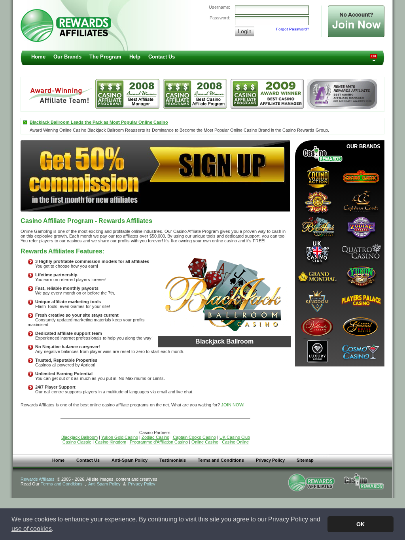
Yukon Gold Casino (119, 437)
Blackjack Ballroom (79, 437)
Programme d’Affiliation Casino (159, 442)
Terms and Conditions (221, 460)
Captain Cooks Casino (194, 437)
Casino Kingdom (110, 442)
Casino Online (235, 442)
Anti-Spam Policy (130, 460)
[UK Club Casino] (317, 251)
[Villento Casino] (317, 325)
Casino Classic (76, 442)
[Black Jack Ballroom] (317, 226)
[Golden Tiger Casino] (317, 201)
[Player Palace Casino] (360, 301)
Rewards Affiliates (38, 479)
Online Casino (204, 442)
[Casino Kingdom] (317, 301)
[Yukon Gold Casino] (360, 276)
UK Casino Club (235, 437)
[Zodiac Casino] (360, 226)
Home (38, 57)
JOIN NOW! (232, 404)
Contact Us (161, 57)
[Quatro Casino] (360, 251)
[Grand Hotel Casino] (360, 325)
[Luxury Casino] (317, 350)
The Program (105, 57)
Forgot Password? (292, 29)
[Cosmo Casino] (360, 350)
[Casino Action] (317, 176)
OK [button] (360, 524)
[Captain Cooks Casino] (360, 201)
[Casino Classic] (360, 176)
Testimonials (172, 460)
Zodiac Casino (155, 437)
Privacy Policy (270, 460)
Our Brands (67, 57)
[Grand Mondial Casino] (317, 276)
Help (134, 57)
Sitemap (305, 460)
